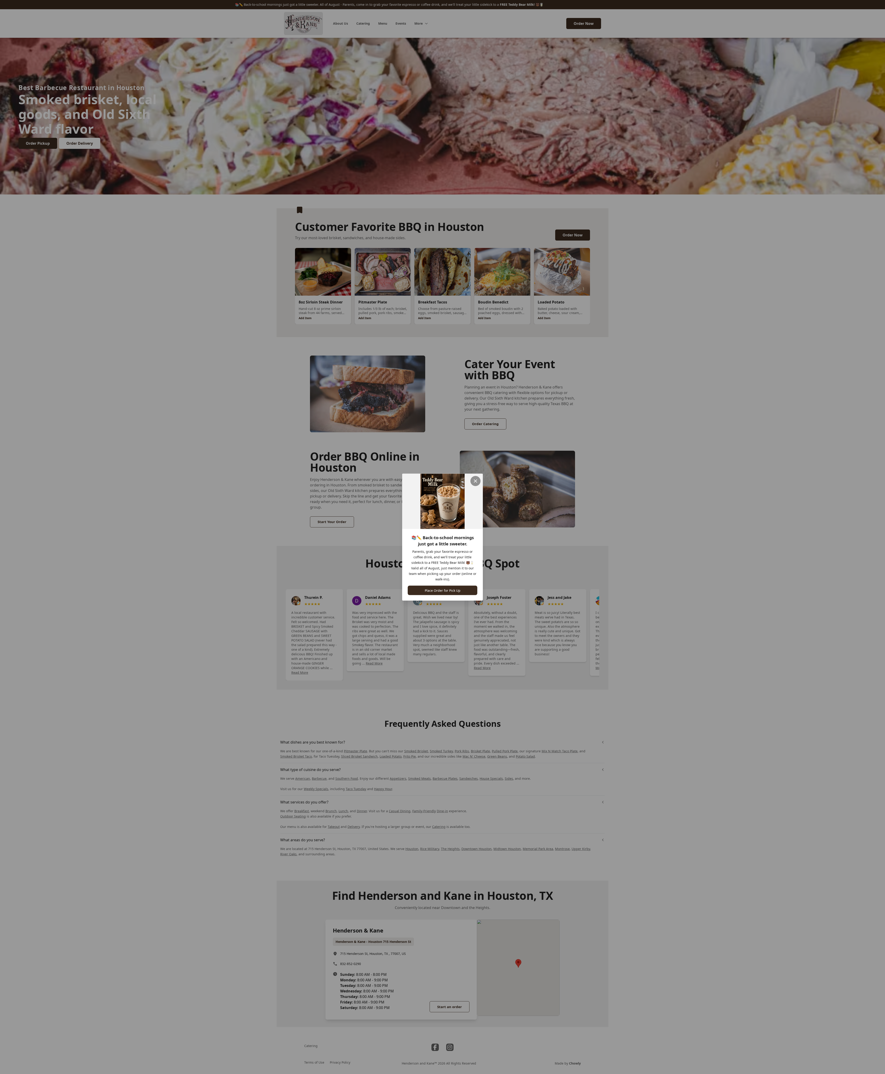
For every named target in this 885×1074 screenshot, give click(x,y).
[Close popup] (475, 481)
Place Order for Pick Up (442, 590)
